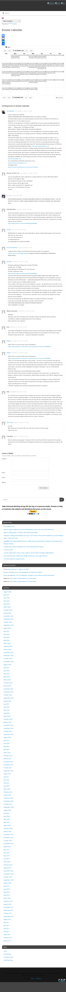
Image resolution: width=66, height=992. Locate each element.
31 (36, 88)
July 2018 (6, 886)
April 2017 (7, 931)
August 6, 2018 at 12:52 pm (24, 209)
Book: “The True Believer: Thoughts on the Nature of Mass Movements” (33, 575)
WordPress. (39, 978)
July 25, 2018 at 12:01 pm (18, 229)
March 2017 (7, 934)
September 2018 (9, 880)
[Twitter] (57, 3)
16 (27, 71)
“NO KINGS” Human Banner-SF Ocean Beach (23, 578)
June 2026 (7, 598)
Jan (27, 50)
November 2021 (8, 765)
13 (63, 63)
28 (9, 88)
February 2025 (8, 646)
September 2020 (9, 807)
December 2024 (8, 652)
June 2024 (7, 671)
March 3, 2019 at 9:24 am (15, 195)
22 (18, 80)
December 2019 (8, 834)
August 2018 (7, 883)
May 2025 (7, 637)
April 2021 (7, 786)
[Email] (33, 38)
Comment (4, 459)
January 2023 (7, 722)
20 (63, 71)
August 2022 (7, 737)
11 (45, 63)
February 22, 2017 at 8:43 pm (26, 311)
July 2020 (6, 813)
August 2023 (7, 701)
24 (36, 80)
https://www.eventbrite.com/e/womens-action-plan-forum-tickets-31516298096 (29, 346)
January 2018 (7, 904)
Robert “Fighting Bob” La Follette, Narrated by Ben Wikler (21, 532)
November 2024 (8, 655)
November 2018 (8, 874)
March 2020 (7, 825)
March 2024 (7, 680)
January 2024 (7, 686)
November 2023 (8, 692)
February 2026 (8, 610)
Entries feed (7, 954)
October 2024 (8, 658)
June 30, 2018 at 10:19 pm (25, 247)
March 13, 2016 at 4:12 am (21, 436)
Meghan (9, 341)
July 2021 (6, 777)
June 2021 (7, 780)
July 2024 (6, 667)
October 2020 (8, 804)
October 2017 (8, 913)
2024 (5, 50)
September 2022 (9, 734)
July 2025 (6, 631)
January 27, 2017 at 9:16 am (19, 340)
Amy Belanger (10, 111)
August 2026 (7, 592)
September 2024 (9, 661)
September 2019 (9, 843)
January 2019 (7, 868)
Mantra (32, 978)
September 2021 (9, 771)
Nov (10, 50)
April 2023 (7, 713)
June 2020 (7, 816)
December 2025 (8, 616)
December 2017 (8, 907)
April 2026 (7, 604)
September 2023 (9, 698)
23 (27, 80)
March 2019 (7, 862)
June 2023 (7, 707)
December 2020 (8, 798)
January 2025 (7, 649)
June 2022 (7, 743)
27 (63, 80)
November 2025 (8, 619)
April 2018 (7, 895)
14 (9, 71)
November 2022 (8, 728)
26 (54, 80)
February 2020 (8, 828)
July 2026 (6, 595)
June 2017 (7, 925)
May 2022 (7, 746)
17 (36, 71)
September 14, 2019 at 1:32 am (28, 173)
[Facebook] (50, 3)
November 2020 (8, 801)
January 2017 (7, 940)
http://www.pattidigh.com (14, 158)
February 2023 (8, 719)
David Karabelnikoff (12, 247)
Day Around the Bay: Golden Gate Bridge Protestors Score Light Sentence (26, 556)
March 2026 (7, 607)
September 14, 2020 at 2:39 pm (23, 111)
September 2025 (9, 625)
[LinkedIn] (33, 41)
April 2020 (7, 822)
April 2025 (7, 640)
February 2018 (8, 901)
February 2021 (8, 792)
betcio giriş (7, 575)
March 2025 (7, 643)
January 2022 (7, 758)
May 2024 (7, 674)
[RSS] (62, 3)
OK (61, 499)
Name (4, 472)
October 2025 (8, 622)
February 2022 (8, 755)
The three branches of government (14, 559)
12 (54, 63)
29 (18, 88)
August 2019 (7, 846)
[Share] (33, 44)
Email (3, 477)
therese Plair (7, 572)
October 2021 (8, 768)
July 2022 (6, 740)
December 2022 (8, 725)
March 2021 (7, 789)
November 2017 (8, 910)
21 (9, 80)
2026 (31, 50)
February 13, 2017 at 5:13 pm (18, 327)
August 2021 (7, 774)
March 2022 (7, 752)
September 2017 (9, 916)
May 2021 (7, 783)
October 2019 (8, 840)
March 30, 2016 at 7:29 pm (21, 422)
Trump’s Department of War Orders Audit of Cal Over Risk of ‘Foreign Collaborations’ (29, 553)
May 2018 (7, 892)
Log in (5, 951)
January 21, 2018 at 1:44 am (20, 261)
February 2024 (8, 683)
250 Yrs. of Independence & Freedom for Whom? (28, 572)
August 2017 (7, 919)
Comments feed (8, 957)
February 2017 (8, 937)
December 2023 (8, 689)
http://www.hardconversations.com (17, 163)
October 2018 (8, 877)
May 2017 (7, 928)
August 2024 (7, 664)
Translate (14, 24)
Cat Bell (9, 229)
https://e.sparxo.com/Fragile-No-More (18, 253)
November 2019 (8, 837)
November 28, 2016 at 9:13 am (18, 391)
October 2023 (8, 695)
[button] (59, 97)
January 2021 (7, 795)
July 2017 (6, 922)
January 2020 (7, 831)
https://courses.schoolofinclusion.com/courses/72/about (23, 167)
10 (36, 63)
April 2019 (7, 859)
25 (45, 80)
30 (27, 88)
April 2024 (7, 677)
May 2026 (7, 601)
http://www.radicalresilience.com (40, 146)
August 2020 (7, 810)
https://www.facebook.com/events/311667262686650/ (22, 273)
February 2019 (8, 865)
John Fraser (10, 422)
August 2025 (7, 628)
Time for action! (8, 550)
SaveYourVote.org (9, 526)
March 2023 (7, 716)
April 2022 (7, 749)
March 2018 (7, 898)
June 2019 (7, 853)
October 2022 (8, 731)
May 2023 (7, 710)
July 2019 (6, 849)
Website (4, 482)
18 (45, 71)
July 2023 (6, 704)
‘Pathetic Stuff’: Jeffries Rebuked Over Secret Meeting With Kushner (24, 547)
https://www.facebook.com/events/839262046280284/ (22, 223)
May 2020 (7, 819)
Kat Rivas (9, 261)
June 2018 (7, 889)
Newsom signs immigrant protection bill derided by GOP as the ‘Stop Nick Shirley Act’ (29, 529)
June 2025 (7, 634)
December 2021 (8, 762)
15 (18, 71)
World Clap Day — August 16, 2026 (18, 569)
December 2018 (8, 871)
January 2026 (7, 613)
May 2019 (7, 856)
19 (54, 71)
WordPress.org (8, 960)
